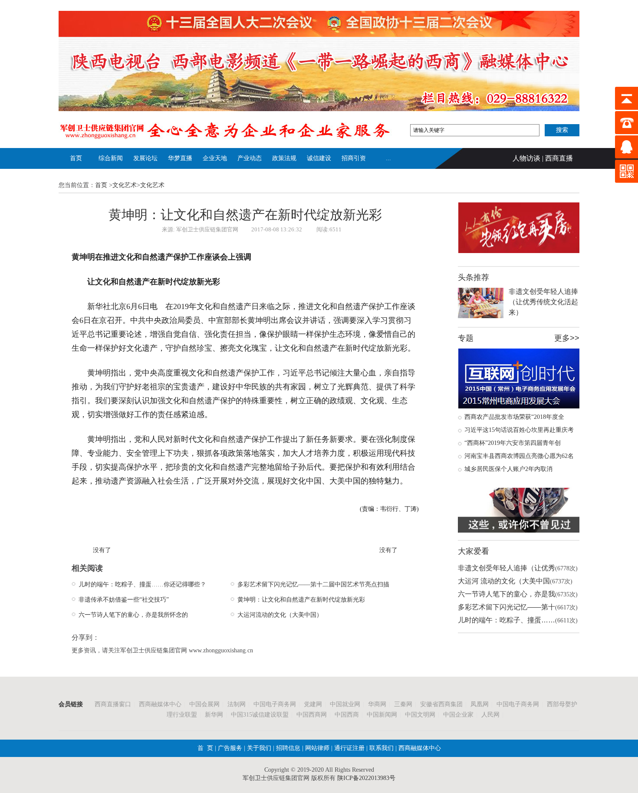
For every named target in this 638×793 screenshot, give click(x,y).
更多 (562, 338)
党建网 (313, 704)
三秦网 (403, 704)
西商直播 (559, 158)
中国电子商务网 (274, 704)
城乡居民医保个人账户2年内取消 (508, 469)
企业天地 (215, 158)
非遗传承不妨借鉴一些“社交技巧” (124, 599)
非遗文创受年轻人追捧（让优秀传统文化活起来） (543, 302)
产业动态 (249, 158)
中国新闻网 (382, 714)
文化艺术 (124, 185)
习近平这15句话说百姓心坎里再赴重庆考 (519, 430)
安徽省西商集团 (441, 704)
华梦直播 (180, 158)
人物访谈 (526, 158)
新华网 (214, 714)
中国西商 (347, 714)
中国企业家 (458, 714)
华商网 (377, 704)
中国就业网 (345, 704)
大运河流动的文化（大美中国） (279, 615)
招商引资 (354, 158)
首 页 (205, 748)
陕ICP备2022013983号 (366, 778)
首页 (76, 158)
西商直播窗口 (113, 704)
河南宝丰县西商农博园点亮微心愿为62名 (519, 456)
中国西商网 (311, 714)
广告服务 (230, 748)
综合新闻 (111, 158)
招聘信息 (288, 748)
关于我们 (259, 748)
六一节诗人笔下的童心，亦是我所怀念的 (133, 615)
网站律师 (316, 748)
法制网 (236, 704)
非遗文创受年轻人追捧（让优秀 (506, 568)
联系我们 (381, 748)
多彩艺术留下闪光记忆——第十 (506, 607)
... (388, 158)
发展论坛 (145, 158)
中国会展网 (204, 704)
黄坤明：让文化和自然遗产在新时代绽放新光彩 (301, 599)
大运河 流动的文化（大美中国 (504, 581)
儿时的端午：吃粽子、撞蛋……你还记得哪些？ (142, 584)
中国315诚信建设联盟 (260, 714)
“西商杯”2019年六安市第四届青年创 (512, 443)
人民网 (490, 714)
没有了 (102, 550)
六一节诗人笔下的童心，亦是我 (506, 594)
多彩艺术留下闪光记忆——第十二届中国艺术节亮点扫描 (313, 584)
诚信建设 (319, 158)
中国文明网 (420, 714)
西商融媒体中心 (160, 704)
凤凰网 (479, 704)
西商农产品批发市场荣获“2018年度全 (514, 417)
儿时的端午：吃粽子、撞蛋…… (506, 620)
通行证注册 (349, 748)
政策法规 (284, 158)
